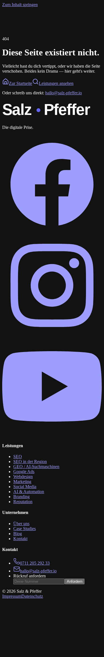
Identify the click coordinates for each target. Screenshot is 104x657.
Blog (17, 533)
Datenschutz (32, 596)
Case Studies (24, 528)
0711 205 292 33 (35, 563)
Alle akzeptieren (17, 654)
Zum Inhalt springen (20, 4)
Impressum (11, 596)
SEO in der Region (30, 461)
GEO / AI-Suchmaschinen (36, 466)
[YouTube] (52, 434)
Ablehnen (42, 654)
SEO (17, 456)
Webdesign (23, 476)
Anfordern (74, 581)
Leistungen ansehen (56, 83)
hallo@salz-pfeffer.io (63, 92)
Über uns (21, 523)
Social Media (24, 486)
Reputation (22, 501)
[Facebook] (52, 232)
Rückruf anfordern (29, 576)
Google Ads (23, 471)
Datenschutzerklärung (50, 643)
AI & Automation (28, 491)
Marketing (22, 481)
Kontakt (20, 538)
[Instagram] (52, 333)
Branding (21, 496)
